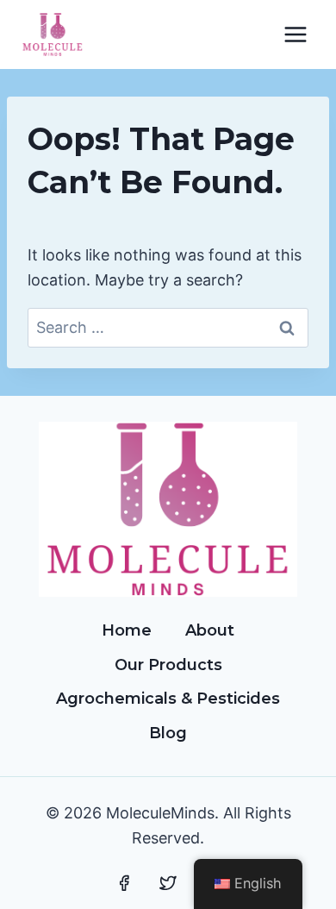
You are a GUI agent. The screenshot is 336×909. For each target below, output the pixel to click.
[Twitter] (168, 883)
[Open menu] (295, 34)
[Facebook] (124, 883)
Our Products (168, 664)
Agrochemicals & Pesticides (168, 698)
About (209, 630)
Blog (168, 733)
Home (127, 630)
